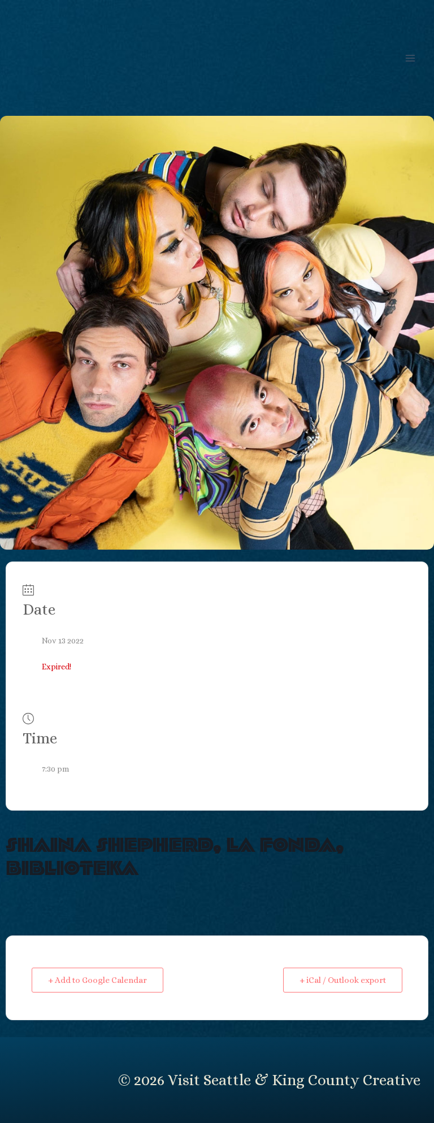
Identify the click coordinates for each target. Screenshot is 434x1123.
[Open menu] (410, 58)
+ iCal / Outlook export (343, 980)
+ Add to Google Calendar (97, 980)
